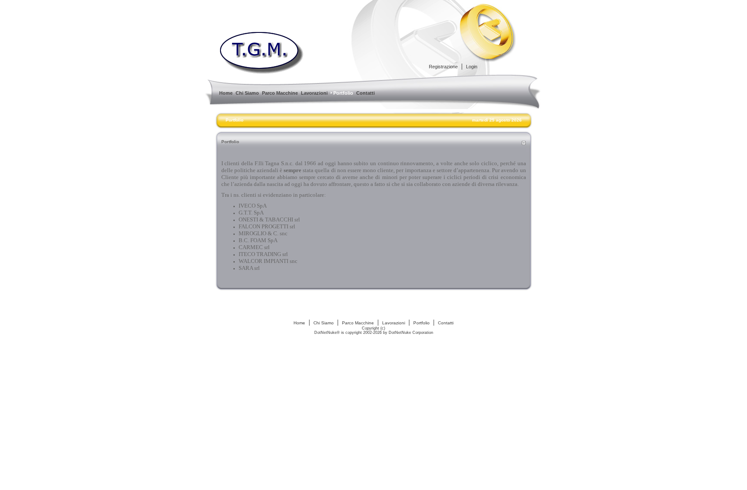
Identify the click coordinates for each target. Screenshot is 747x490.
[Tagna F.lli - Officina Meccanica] (262, 72)
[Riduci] (523, 143)
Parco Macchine (358, 322)
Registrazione (443, 66)
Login (471, 66)
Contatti (445, 322)
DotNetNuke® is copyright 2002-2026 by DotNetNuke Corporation (373, 332)
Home (299, 322)
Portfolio (234, 120)
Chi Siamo (323, 322)
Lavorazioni (393, 322)
